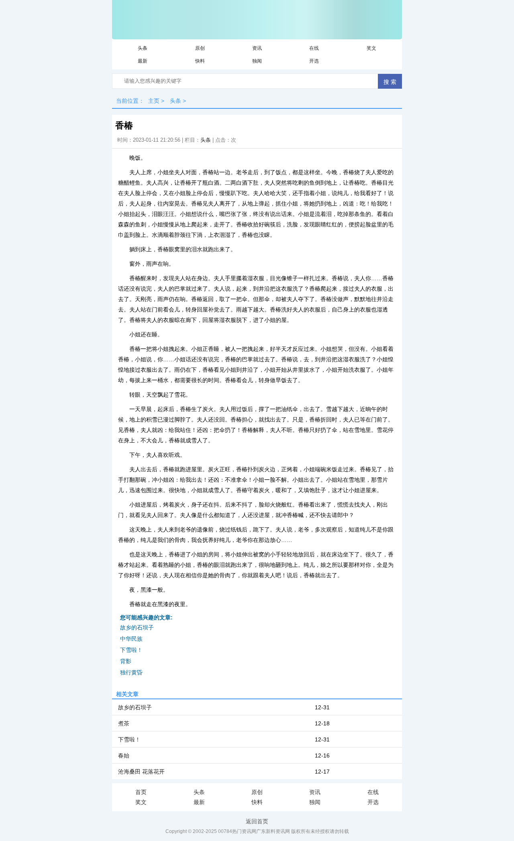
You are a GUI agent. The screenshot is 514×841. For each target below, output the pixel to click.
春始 (123, 755)
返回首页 (257, 821)
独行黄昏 (131, 672)
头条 (142, 48)
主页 (153, 101)
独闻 (257, 61)
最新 (142, 61)
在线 (314, 48)
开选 (314, 61)
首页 (141, 792)
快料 (200, 61)
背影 (125, 661)
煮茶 (123, 723)
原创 (200, 48)
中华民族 (131, 638)
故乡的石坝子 (137, 627)
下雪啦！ (131, 650)
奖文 (371, 48)
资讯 (257, 48)
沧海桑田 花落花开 (141, 771)
